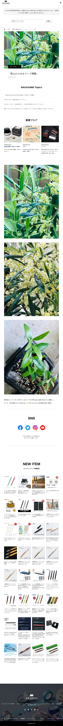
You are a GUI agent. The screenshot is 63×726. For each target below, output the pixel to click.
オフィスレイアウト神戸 (8, 703)
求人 (53, 703)
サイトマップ (50, 718)
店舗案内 (23, 718)
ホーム (3, 718)
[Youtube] (35, 709)
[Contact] (38, 709)
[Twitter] (28, 709)
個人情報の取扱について (34, 705)
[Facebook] (31, 709)
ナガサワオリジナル (13, 718)
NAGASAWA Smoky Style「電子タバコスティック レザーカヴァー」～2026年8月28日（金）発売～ (50, 151)
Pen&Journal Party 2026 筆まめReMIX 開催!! (31, 150)
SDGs (24, 705)
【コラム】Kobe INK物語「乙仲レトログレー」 (12, 150)
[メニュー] (60, 2)
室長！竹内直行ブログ (15, 66)
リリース (43, 146)
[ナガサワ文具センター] (31, 697)
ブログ (24, 146)
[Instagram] (25, 709)
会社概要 (59, 703)
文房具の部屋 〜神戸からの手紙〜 (12, 146)
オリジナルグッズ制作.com (24, 703)
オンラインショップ (33, 718)
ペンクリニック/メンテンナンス (41, 703)
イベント (42, 718)
